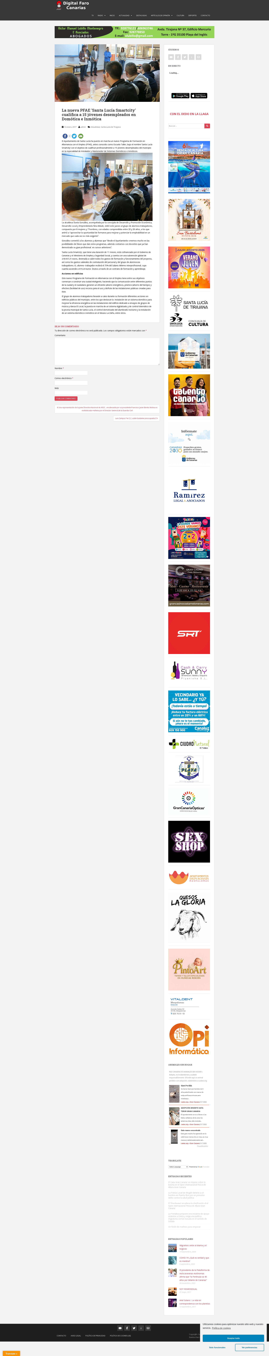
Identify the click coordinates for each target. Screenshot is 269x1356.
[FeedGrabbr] (189, 1146)
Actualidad (124, 15)
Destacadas (141, 15)
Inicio (112, 15)
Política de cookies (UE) (120, 1336)
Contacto (205, 15)
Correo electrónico (64, 378)
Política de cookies (221, 1328)
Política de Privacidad (95, 1336)
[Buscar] (207, 126)
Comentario (60, 335)
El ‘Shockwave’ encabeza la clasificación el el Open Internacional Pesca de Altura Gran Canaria (188, 1206)
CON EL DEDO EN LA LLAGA (189, 114)
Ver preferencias (249, 1347)
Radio (100, 15)
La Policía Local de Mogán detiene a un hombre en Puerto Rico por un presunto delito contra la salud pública (186, 1195)
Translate (206, 1167)
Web (57, 388)
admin (83, 127)
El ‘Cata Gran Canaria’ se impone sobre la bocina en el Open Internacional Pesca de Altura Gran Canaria (187, 1185)
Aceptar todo (233, 1338)
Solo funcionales (217, 1347)
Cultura (180, 15)
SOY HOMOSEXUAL (188, 1289)
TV (93, 15)
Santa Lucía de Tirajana (111, 127)
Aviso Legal (76, 1336)
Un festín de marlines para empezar (184, 1226)
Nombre (59, 368)
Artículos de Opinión (160, 15)
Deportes (192, 15)
